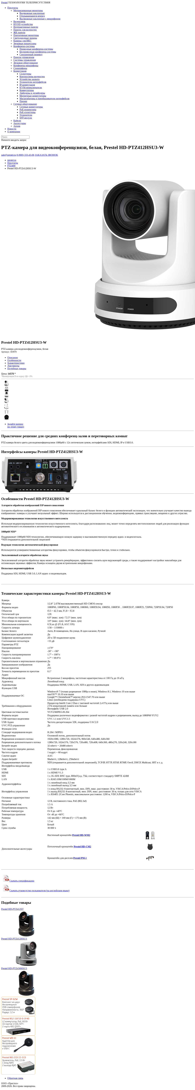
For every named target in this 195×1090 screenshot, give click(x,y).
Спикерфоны (20, 68)
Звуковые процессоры (24, 43)
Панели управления (23, 57)
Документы (13, 365)
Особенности (14, 360)
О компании (13, 131)
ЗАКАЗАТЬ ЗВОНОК (46, 155)
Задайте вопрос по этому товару (15, 425)
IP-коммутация (27, 84)
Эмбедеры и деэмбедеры (32, 93)
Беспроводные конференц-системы (38, 51)
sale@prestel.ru (8, 155)
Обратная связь (15, 1078)
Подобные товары (16, 368)
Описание (12, 357)
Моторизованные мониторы (28, 10)
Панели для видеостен (25, 29)
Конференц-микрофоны (25, 65)
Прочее (23, 101)
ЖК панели (19, 32)
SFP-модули (26, 117)
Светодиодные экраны (25, 38)
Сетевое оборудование (25, 104)
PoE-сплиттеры (27, 112)
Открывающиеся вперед (32, 16)
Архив (16, 126)
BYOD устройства (23, 24)
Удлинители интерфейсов (33, 82)
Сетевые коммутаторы (31, 106)
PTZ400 (11, 165)
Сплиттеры (25, 73)
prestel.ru (11, 160)
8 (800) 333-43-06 (25, 155)
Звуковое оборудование (25, 62)
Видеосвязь (19, 21)
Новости (11, 128)
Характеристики (16, 363)
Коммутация (19, 71)
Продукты (12, 7)
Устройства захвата (29, 79)
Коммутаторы (27, 90)
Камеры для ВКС (22, 40)
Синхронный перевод (31, 54)
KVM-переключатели (31, 87)
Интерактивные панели (25, 27)
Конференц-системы (24, 46)
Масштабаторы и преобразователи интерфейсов (44, 98)
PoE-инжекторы (28, 109)
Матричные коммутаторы (33, 95)
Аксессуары (19, 123)
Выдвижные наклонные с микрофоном (40, 18)
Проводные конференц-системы (36, 49)
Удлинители (26, 115)
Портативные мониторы (26, 35)
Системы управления (24, 60)
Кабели (17, 120)
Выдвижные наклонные (32, 13)
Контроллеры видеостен (32, 76)
